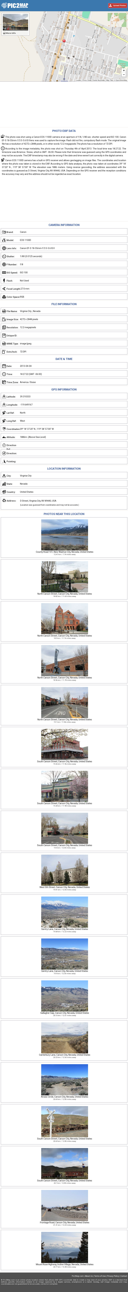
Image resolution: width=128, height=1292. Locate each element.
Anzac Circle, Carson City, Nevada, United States (64, 1097)
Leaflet (78, 80)
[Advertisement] (64, 105)
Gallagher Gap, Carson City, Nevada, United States (64, 1013)
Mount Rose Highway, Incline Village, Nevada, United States (65, 1264)
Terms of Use (100, 1276)
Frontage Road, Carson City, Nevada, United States (64, 1222)
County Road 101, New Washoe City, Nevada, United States (64, 552)
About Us (89, 1276)
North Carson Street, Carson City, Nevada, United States (64, 594)
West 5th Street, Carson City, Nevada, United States (64, 887)
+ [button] (124, 70)
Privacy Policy (113, 1276)
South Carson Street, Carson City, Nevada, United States (64, 761)
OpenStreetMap (121, 80)
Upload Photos (119, 6)
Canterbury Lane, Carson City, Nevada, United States (64, 1055)
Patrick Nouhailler (98, 80)
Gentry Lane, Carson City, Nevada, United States (64, 929)
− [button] (124, 74)
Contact (123, 1276)
